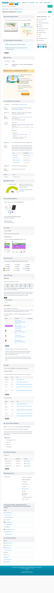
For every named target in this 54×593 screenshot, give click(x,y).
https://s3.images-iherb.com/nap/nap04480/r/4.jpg (20, 337)
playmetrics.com (8, 547)
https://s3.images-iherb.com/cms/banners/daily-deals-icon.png (20, 322)
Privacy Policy (30, 572)
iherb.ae (28, 25)
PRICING (18, 2)
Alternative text (8, 349)
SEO (37, 2)
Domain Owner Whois (42, 19)
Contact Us (27, 569)
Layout (39, 34)
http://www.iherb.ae (16, 160)
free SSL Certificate (19, 109)
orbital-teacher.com (8, 550)
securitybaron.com (8, 559)
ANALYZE (50, 6)
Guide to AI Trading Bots (38, 567)
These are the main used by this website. (16, 261)
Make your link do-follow (27, 26)
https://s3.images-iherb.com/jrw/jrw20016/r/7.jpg (20, 341)
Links (39, 36)
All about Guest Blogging (21, 567)
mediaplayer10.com (8, 545)
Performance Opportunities (43, 22)
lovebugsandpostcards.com (10, 529)
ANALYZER (24, 2)
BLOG (41, 2)
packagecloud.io (8, 561)
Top (49, 16)
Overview (40, 24)
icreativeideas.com (8, 512)
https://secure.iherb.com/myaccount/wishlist (24, 415)
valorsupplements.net (9, 524)
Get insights (21, 189)
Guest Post (40, 26)
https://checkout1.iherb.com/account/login (24, 406)
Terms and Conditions (24, 572)
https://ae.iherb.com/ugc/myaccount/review (24, 384)
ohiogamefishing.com (9, 534)
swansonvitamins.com (9, 517)
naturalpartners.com (8, 531)
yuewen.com (7, 554)
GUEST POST (47, 2)
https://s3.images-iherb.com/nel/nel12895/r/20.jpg (20, 332)
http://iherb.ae (15, 155)
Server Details (41, 40)
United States (27, 461)
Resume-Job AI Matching (29, 567)
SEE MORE (6, 52)
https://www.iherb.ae (16, 162)
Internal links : (8, 371)
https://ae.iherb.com (23, 104)
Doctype (7, 230)
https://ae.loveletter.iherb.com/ (22, 403)
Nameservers (6, 455)
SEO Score (40, 21)
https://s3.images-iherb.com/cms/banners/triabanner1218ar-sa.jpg (20, 327)
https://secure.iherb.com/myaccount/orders (24, 413)
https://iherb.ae (15, 157)
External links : (8, 397)
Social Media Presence (42, 38)
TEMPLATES (12, 2)
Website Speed (41, 30)
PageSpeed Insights (42, 32)
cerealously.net (7, 519)
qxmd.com (7, 557)
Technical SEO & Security (43, 28)
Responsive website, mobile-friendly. (11, 233)
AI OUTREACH (31, 2)
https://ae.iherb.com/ (27, 155)
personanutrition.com (8, 522)
